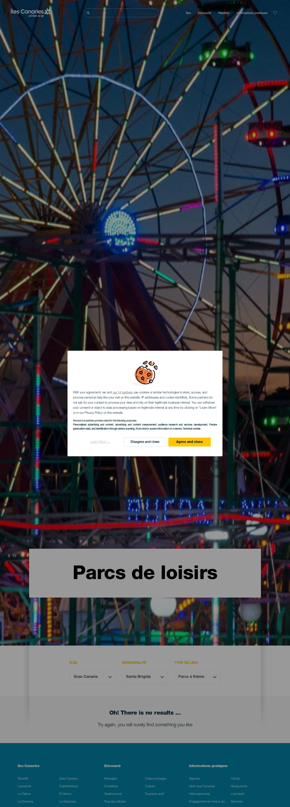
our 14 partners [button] (123, 392)
